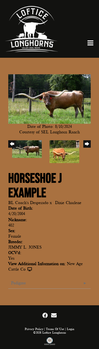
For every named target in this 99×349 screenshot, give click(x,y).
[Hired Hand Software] (49, 342)
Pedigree (18, 283)
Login (70, 329)
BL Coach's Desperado (28, 202)
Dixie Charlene (68, 202)
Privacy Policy (34, 329)
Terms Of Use (55, 329)
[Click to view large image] (49, 98)
